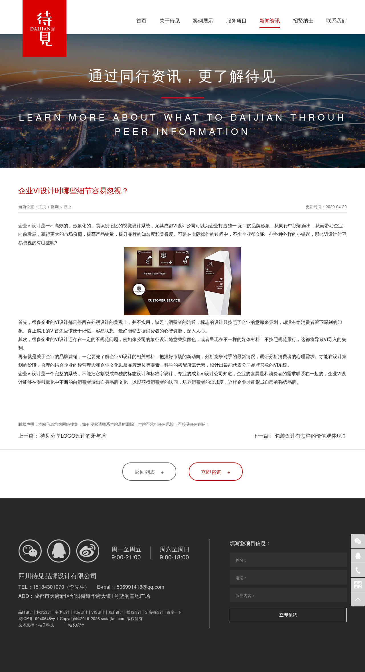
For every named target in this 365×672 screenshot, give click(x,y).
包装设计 (80, 612)
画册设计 (115, 612)
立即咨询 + (215, 471)
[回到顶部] (358, 599)
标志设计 (43, 612)
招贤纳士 (303, 20)
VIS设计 (98, 612)
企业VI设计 (29, 225)
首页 (141, 20)
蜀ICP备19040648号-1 (38, 618)
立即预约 (288, 614)
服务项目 (236, 20)
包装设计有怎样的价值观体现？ (311, 435)
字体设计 (62, 612)
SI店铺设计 (154, 612)
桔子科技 (46, 625)
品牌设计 (25, 612)
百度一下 (174, 612)
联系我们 (336, 20)
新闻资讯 (269, 20)
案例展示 (203, 20)
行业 (67, 206)
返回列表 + (149, 471)
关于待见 (169, 20)
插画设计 (134, 612)
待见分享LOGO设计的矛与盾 (73, 435)
